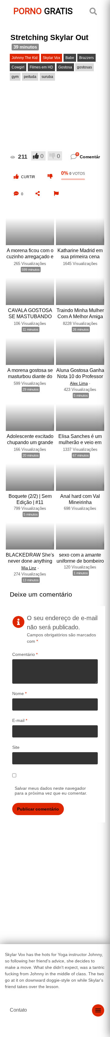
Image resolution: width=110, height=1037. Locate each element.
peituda (30, 77)
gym (15, 77)
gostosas (84, 67)
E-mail (19, 720)
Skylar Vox (51, 58)
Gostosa (65, 67)
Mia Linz (28, 568)
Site (16, 747)
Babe (69, 58)
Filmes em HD (41, 67)
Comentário (25, 654)
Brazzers (86, 58)
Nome (19, 693)
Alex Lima (79, 383)
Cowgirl (18, 67)
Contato (18, 1010)
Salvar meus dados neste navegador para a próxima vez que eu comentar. (51, 791)
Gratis (43, 11)
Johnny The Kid (25, 58)
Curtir (28, 177)
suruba (47, 77)
